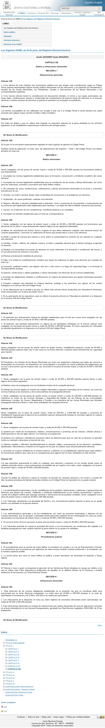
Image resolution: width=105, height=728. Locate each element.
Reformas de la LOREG (13, 44)
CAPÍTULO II (13, 652)
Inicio (10, 19)
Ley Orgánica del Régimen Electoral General (21, 28)
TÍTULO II (9, 672)
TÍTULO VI (10, 684)
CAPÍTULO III (13, 655)
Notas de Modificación (15, 135)
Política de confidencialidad (78, 717)
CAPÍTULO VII (14, 666)
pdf (5, 707)
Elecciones (55, 13)
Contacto (21, 717)
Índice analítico (9, 32)
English (98, 2)
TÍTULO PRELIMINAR (14, 643)
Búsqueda (8, 36)
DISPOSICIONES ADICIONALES (19, 687)
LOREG (21, 13)
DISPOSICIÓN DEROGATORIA (18, 693)
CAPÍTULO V (13, 661)
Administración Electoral (9, 13)
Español (89, 2)
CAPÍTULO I (13, 649)
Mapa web (46, 717)
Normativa (32, 13)
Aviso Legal (59, 717)
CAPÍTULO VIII (14, 669)
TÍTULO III (9, 675)
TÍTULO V (9, 681)
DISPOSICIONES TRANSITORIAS (20, 690)
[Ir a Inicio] (26, 5)
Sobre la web (33, 717)
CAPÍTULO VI (13, 663)
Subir (99, 625)
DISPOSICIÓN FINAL (14, 695)
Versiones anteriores (12, 40)
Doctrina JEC (43, 13)
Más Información (99, 13)
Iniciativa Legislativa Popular (82, 13)
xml (5, 711)
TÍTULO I (9, 646)
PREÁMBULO (11, 640)
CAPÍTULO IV (13, 658)
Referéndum (66, 13)
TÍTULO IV (10, 678)
